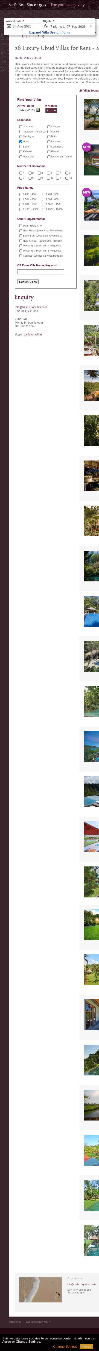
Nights (47, 21)
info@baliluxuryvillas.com (31, 307)
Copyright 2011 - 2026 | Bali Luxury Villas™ (30, 1321)
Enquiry (24, 297)
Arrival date (13, 21)
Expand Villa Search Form (49, 32)
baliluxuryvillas (33, 334)
